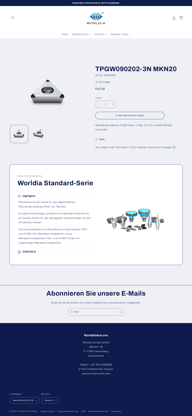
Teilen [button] (102, 139)
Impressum (116, 411)
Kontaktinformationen (98, 411)
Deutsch (49, 400)
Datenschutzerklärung (68, 411)
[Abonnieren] (120, 312)
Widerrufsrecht (48, 411)
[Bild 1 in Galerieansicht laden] (19, 134)
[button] (12, 17)
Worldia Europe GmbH (27, 411)
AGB (83, 411)
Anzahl (98, 98)
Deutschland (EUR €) (23, 400)
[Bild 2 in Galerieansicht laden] (38, 134)
